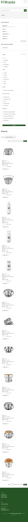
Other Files (6, 79)
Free (5, 101)
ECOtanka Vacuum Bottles (9, 114)
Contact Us (3, 494)
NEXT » (25, 141)
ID (4, 58)
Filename (6, 66)
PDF (5, 81)
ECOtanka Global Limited (15, 513)
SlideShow (6, 120)
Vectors (5, 77)
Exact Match (22, 54)
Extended (6, 105)
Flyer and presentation (9, 118)
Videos (5, 73)
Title (5, 62)
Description (6, 64)
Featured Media (4, 504)
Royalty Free (7, 97)
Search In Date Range (9, 90)
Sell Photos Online (5, 510)
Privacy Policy (4, 497)
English (2, 15)
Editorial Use (6, 103)
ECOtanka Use (7, 99)
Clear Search (23, 41)
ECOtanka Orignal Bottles (9, 112)
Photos (5, 75)
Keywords (6, 60)
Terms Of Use (4, 495)
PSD (5, 83)
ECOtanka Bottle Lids (8, 116)
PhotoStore (3, 508)
